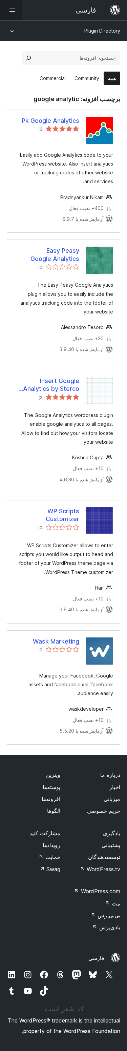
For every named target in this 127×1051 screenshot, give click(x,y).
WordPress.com (97, 891)
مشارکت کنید (44, 833)
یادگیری (111, 833)
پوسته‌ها (51, 787)
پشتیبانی (111, 845)
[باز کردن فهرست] (11, 10)
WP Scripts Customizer (62, 515)
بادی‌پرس (106, 927)
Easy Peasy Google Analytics (54, 254)
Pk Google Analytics (50, 120)
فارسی (96, 958)
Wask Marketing (56, 641)
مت (112, 903)
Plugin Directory (102, 31)
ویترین (53, 774)
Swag (50, 869)
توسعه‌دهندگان (104, 857)
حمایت (49, 857)
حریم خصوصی (103, 810)
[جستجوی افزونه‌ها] (28, 58)
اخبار (114, 787)
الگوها (53, 810)
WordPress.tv (100, 869)
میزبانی (112, 799)
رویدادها (51, 845)
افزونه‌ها (51, 799)
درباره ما (110, 774)
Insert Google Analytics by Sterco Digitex (51, 385)
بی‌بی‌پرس (105, 915)
